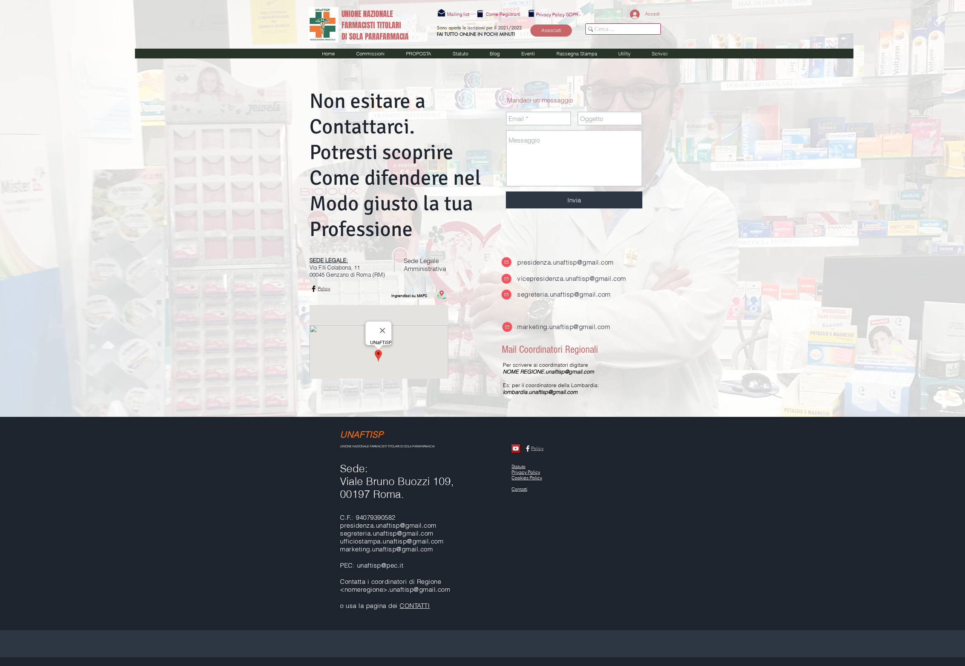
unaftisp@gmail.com (413, 541)
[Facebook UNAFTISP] (313, 289)
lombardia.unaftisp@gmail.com (540, 392)
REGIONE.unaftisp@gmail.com (557, 371)
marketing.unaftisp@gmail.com (563, 327)
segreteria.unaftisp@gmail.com (564, 294)
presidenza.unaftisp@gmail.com (565, 262)
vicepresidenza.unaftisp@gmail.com (571, 278)
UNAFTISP (361, 434)
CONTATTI (415, 605)
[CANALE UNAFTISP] (516, 448)
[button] (458, 14)
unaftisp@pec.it (380, 565)
